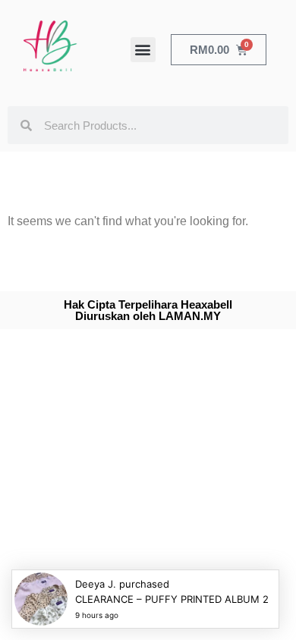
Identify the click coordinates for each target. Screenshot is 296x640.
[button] (143, 49)
